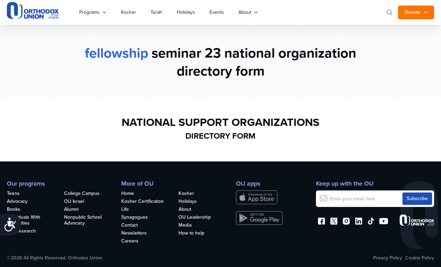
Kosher (128, 12)
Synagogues (134, 217)
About (244, 12)
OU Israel (74, 201)
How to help (191, 233)
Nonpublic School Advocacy (83, 220)
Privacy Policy (387, 258)
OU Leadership (194, 217)
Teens (13, 193)
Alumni (71, 209)
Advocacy (17, 201)
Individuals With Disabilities (23, 220)
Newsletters (134, 233)
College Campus (82, 193)
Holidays (186, 12)
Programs (89, 12)
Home (127, 193)
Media (185, 225)
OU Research (21, 231)
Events (216, 12)
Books (13, 209)
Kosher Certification (142, 201)
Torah (156, 12)
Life (125, 209)
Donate (412, 12)
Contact (129, 225)
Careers (130, 241)
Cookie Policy (419, 258)
